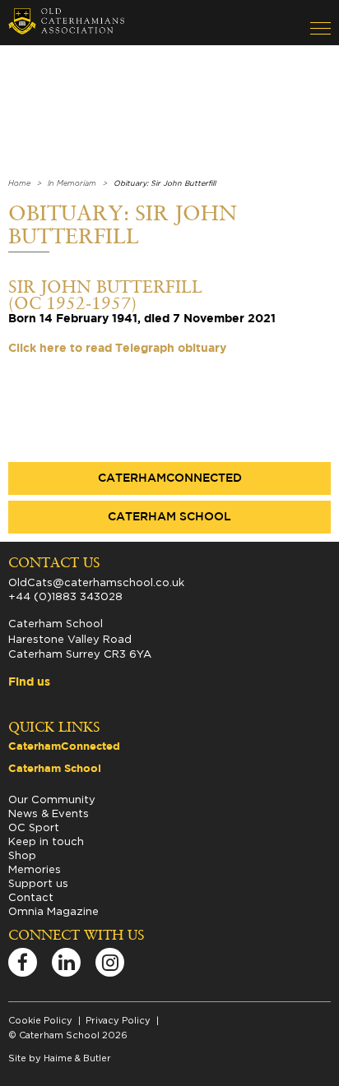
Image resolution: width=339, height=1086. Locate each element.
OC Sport (33, 827)
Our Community (51, 799)
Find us (29, 682)
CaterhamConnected (170, 478)
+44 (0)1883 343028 (65, 596)
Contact (30, 897)
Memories (34, 869)
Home (19, 183)
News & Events (48, 813)
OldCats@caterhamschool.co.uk (96, 582)
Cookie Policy (40, 1020)
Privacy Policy (118, 1020)
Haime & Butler (77, 1058)
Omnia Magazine (53, 911)
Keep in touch (46, 841)
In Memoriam (72, 183)
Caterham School (169, 517)
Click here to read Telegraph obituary (117, 349)
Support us (38, 883)
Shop (22, 855)
